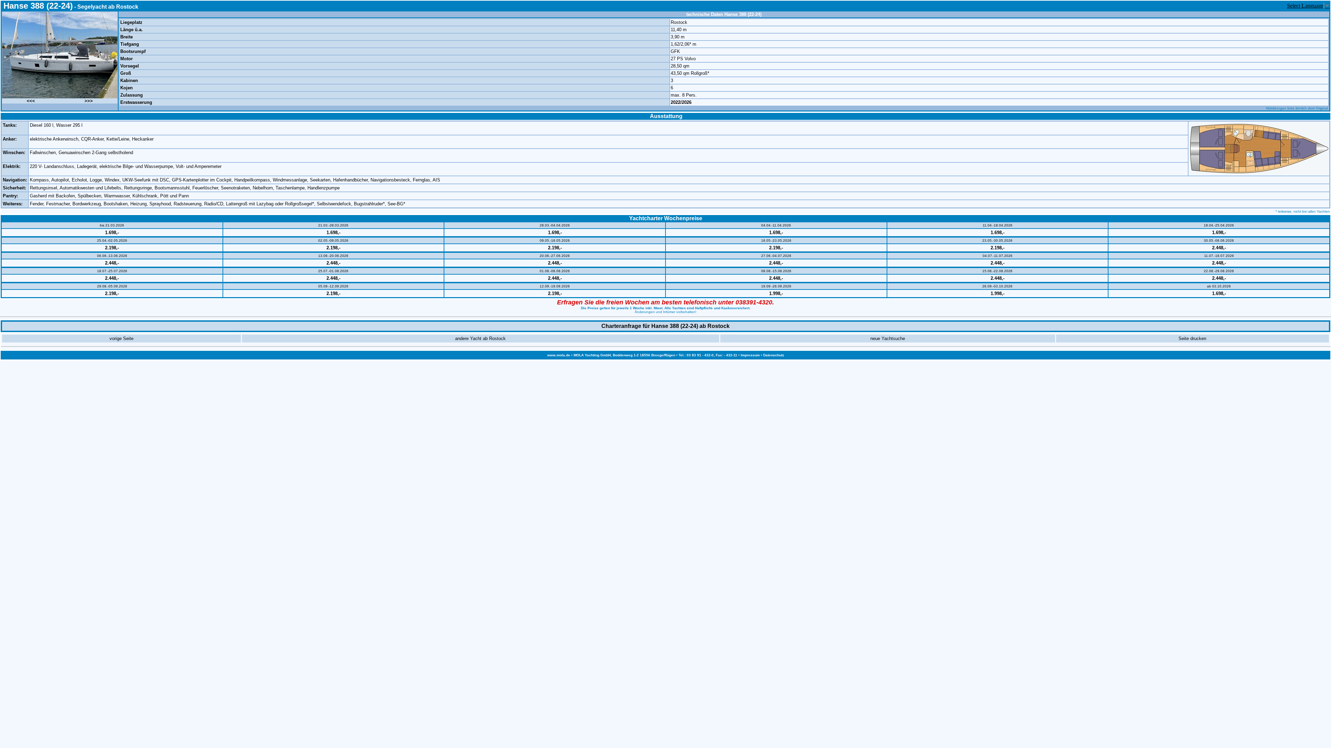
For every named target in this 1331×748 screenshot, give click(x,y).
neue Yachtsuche (887, 338)
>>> (89, 101)
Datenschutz (773, 355)
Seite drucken (1192, 338)
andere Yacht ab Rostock (480, 338)
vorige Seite (121, 338)
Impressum (750, 355)
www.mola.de (558, 355)
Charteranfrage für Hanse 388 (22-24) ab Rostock (665, 326)
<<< (31, 101)
